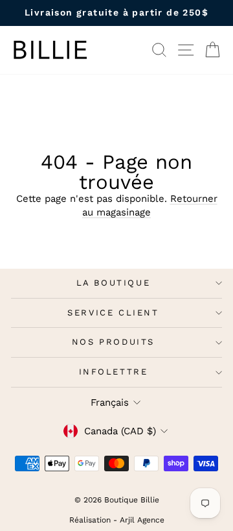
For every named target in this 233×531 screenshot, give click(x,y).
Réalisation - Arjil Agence (116, 520)
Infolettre (113, 372)
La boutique (113, 283)
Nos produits (113, 342)
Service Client (113, 312)
